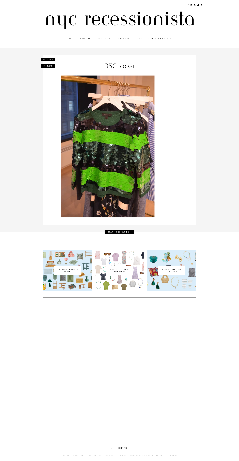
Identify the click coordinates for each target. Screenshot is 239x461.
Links (139, 39)
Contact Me (104, 39)
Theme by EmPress (166, 455)
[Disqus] (119, 339)
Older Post (123, 448)
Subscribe (124, 39)
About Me (85, 39)
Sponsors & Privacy (159, 39)
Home (71, 39)
